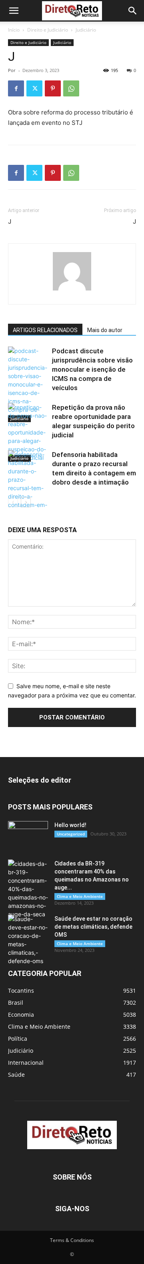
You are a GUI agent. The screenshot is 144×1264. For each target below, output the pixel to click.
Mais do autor (104, 330)
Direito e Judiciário (47, 29)
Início (14, 29)
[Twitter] (34, 88)
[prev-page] (13, 502)
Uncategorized (71, 834)
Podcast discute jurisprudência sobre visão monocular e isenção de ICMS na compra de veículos (92, 369)
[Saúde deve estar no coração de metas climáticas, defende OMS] (28, 940)
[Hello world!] (28, 835)
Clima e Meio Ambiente (80, 896)
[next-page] (26, 502)
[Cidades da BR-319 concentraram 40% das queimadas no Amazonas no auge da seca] (28, 888)
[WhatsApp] (71, 88)
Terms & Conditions (72, 1240)
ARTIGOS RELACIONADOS (45, 330)
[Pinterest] (53, 88)
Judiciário (86, 29)
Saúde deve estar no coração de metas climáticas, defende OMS (93, 926)
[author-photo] (72, 290)
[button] (13, 11)
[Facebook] (16, 88)
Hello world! (70, 825)
